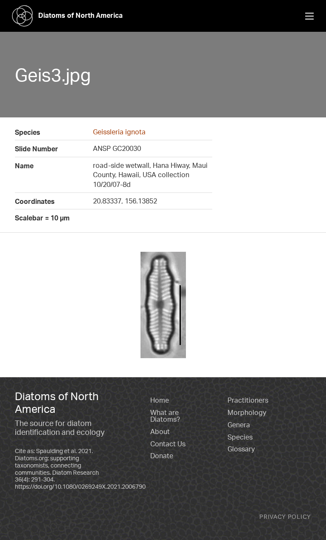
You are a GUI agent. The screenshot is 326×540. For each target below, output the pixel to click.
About (160, 431)
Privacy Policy (285, 516)
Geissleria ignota (119, 132)
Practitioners (248, 400)
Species (240, 437)
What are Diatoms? (165, 415)
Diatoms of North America (80, 15)
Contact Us (167, 444)
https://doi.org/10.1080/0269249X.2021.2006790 (80, 486)
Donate (161, 455)
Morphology (247, 412)
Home (159, 400)
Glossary (241, 449)
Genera (239, 424)
